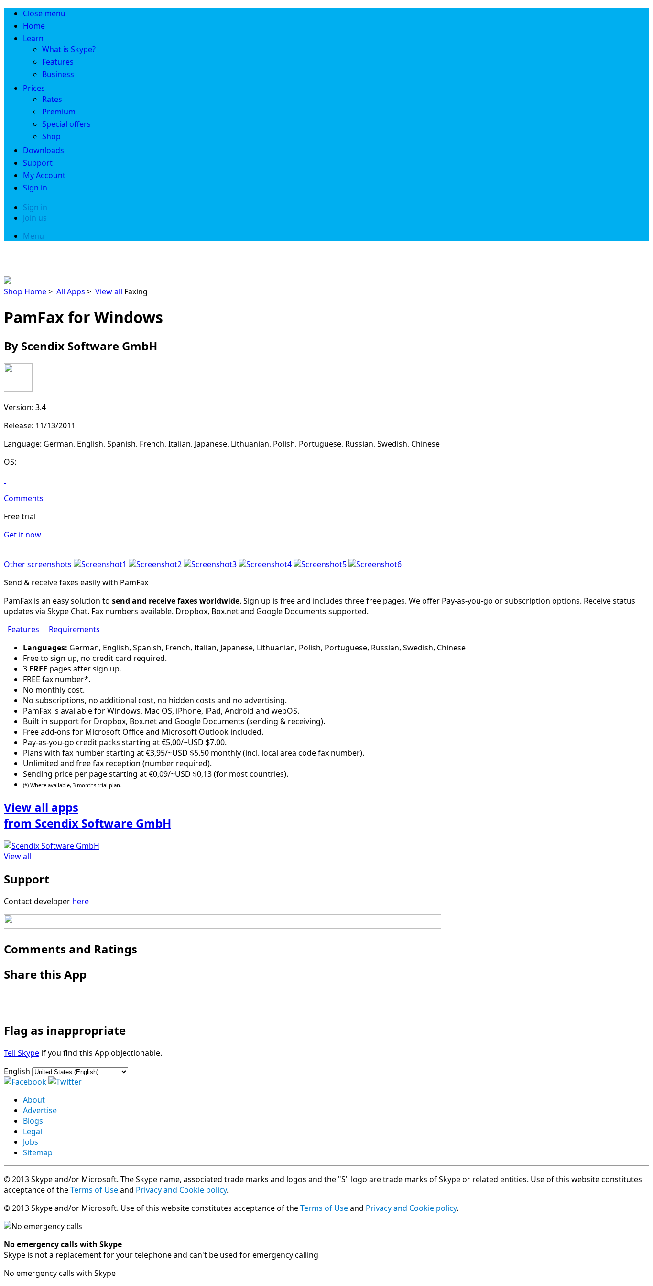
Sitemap (38, 1152)
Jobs (30, 1142)
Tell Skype (21, 1053)
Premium (59, 111)
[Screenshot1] (100, 564)
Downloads (43, 150)
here (80, 901)
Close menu (44, 13)
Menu (33, 236)
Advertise (40, 1110)
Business (58, 74)
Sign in (35, 187)
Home (34, 26)
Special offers (66, 124)
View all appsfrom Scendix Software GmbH (87, 815)
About (34, 1100)
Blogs (33, 1121)
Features (58, 61)
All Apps (70, 291)
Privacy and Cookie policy (181, 1190)
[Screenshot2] (155, 564)
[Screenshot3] (210, 564)
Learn (33, 38)
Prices (34, 88)
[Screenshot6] (375, 564)
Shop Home (25, 291)
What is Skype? (69, 49)
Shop (51, 136)
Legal (32, 1131)
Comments (24, 498)
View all (108, 291)
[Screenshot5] (320, 564)
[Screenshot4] (265, 564)
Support (38, 162)
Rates (52, 99)
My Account (44, 175)
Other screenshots (38, 564)
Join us (35, 217)
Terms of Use (94, 1190)
